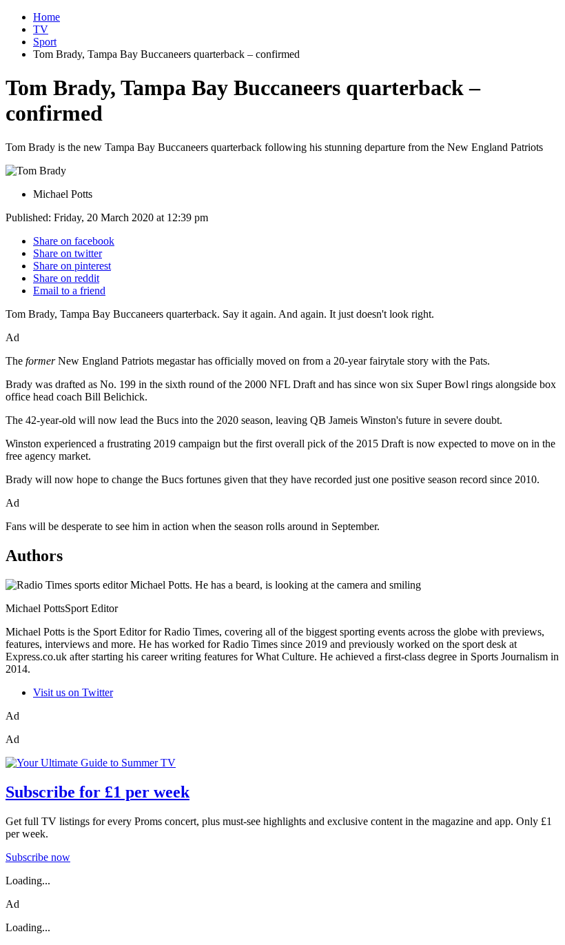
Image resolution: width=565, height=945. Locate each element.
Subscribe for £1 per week (97, 792)
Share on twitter (67, 253)
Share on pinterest (72, 266)
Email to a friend (69, 290)
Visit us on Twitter (73, 692)
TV (40, 29)
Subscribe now (38, 857)
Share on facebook (73, 241)
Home (46, 17)
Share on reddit (66, 278)
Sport (44, 42)
